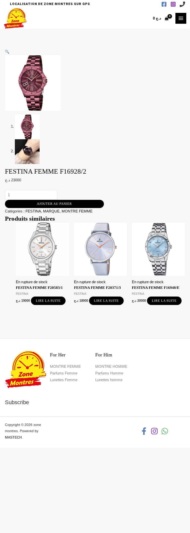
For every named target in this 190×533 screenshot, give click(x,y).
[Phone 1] (182, 4)
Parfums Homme (109, 373)
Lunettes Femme (63, 380)
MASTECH (13, 437)
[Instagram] (173, 4)
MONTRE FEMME (77, 211)
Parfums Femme (63, 373)
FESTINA (33, 211)
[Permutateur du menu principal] (180, 18)
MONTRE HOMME (111, 367)
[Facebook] (164, 4)
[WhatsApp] (164, 431)
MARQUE (51, 211)
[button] (50, 4)
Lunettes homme (108, 380)
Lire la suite (48, 300)
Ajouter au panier (54, 204)
